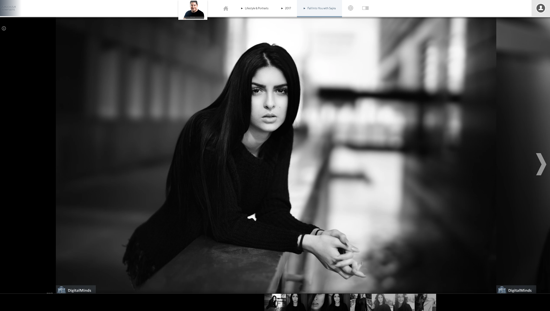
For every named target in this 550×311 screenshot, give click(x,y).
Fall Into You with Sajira (321, 8)
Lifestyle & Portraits (257, 8)
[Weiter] (542, 164)
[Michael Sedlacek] (226, 8)
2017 (288, 8)
